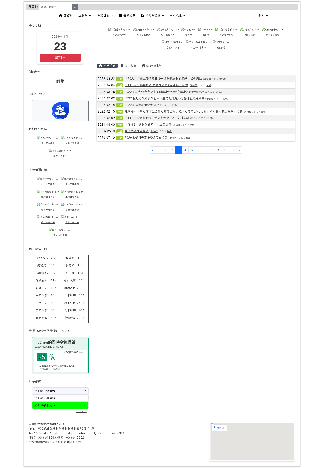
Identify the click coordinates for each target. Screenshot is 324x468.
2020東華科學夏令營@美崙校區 (145, 137)
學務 (192, 125)
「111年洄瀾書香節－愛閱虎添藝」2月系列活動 (156, 117)
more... (81, 411)
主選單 (82, 15)
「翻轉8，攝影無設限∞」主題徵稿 (147, 124)
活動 (120, 79)
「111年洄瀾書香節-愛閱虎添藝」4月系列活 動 (156, 85)
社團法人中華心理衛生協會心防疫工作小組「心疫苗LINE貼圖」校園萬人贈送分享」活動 (183, 111)
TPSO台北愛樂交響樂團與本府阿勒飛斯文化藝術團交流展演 (164, 98)
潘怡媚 (207, 79)
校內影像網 (152, 15)
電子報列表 (153, 65)
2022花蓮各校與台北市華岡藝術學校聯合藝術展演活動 (161, 91)
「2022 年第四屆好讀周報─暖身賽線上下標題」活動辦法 (163, 78)
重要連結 (104, 15)
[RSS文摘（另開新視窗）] (36, 6)
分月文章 (129, 65)
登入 (261, 15)
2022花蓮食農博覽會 (138, 104)
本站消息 (109, 65)
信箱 (78, 441)
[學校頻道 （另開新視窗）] (33, 6)
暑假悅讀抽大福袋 (136, 131)
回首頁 (68, 15)
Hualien (41, 342)
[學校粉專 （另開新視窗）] (29, 6)
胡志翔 (177, 125)
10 (225, 150)
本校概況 (176, 15)
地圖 (92, 428)
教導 (222, 79)
